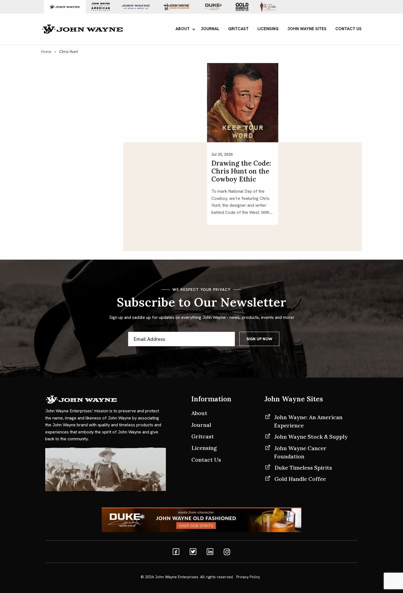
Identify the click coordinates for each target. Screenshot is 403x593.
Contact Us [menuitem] (348, 29)
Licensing (204, 447)
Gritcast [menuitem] (238, 29)
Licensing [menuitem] (268, 29)
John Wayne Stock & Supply (311, 436)
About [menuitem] (182, 29)
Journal (201, 424)
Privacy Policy (248, 576)
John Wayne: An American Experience (308, 421)
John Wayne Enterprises (176, 576)
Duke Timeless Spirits (303, 467)
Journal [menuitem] (210, 29)
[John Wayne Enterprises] (82, 28)
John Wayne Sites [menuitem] (307, 29)
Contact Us (206, 459)
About (199, 413)
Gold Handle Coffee (300, 478)
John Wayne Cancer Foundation (300, 452)
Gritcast (202, 436)
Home (46, 51)
